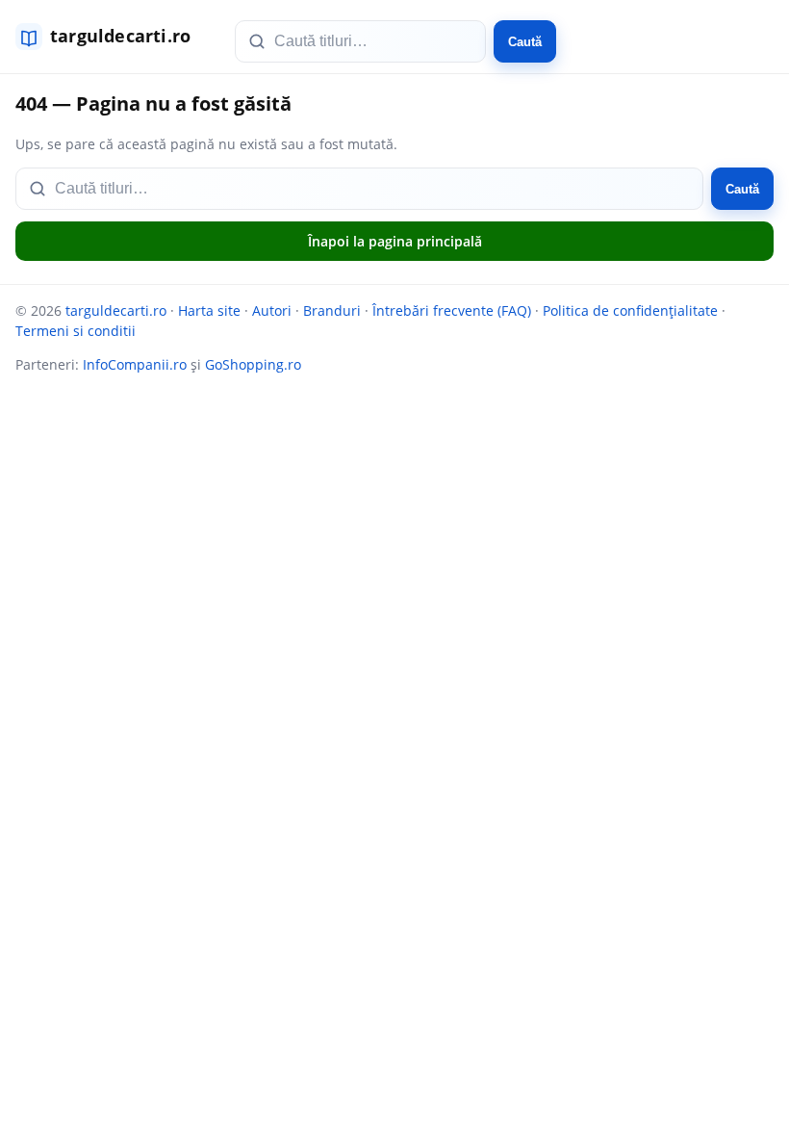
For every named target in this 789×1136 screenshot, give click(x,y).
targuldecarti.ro (115, 310)
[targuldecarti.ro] (111, 36)
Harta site (209, 310)
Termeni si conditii (75, 331)
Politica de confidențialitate (630, 310)
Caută (525, 42)
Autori (272, 310)
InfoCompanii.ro (135, 364)
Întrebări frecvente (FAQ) (451, 310)
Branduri (332, 310)
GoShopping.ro (253, 364)
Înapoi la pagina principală (395, 241)
